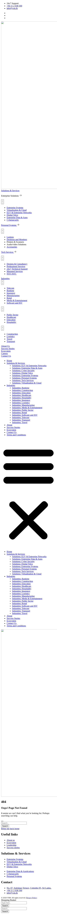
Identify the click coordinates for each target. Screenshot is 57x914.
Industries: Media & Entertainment (27, 407)
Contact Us (11, 432)
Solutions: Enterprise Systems (25, 375)
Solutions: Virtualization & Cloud (26, 383)
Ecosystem (11, 430)
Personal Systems (9, 225)
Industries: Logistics (21, 403)
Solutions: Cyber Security (23, 370)
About (9, 425)
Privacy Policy (31, 898)
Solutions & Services (16, 363)
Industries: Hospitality (21, 398)
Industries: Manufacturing (23, 405)
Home (9, 360)
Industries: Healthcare (21, 395)
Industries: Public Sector (22, 410)
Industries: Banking (20, 388)
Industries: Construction (22, 390)
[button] (28, 493)
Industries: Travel (19, 422)
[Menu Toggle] (2, 201)
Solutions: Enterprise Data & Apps (27, 368)
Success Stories (13, 427)
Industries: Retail (19, 412)
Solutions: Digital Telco (22, 373)
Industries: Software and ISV (24, 415)
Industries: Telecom (20, 417)
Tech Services (7, 252)
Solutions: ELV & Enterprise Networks (29, 365)
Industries (11, 385)
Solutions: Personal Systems (24, 378)
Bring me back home (10, 828)
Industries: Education (21, 393)
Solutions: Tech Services (23, 380)
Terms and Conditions (16, 435)
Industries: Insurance (21, 400)
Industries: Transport (21, 420)
